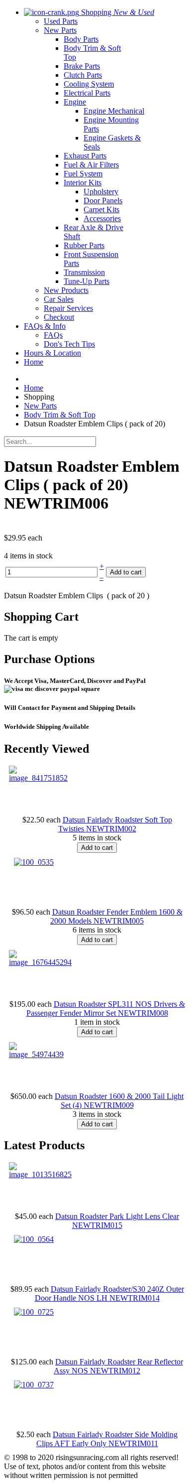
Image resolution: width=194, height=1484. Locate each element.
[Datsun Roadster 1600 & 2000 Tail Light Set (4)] (36, 1054)
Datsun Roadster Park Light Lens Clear (117, 1216)
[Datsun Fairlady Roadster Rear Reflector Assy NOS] (34, 1312)
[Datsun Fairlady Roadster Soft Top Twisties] (38, 778)
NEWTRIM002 (111, 828)
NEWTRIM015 (97, 1225)
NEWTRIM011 (133, 1443)
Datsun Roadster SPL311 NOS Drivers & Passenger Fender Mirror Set (105, 1008)
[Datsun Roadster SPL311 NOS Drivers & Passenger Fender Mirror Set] (40, 962)
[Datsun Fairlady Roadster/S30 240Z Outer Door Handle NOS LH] (34, 1239)
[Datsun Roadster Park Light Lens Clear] (40, 1174)
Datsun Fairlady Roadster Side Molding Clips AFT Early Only (107, 1439)
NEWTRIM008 (143, 1013)
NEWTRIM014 (134, 1298)
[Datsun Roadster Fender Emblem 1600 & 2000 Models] (34, 862)
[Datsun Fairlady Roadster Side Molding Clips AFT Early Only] (34, 1384)
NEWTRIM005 (119, 921)
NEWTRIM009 (109, 1105)
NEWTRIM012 (115, 1370)
